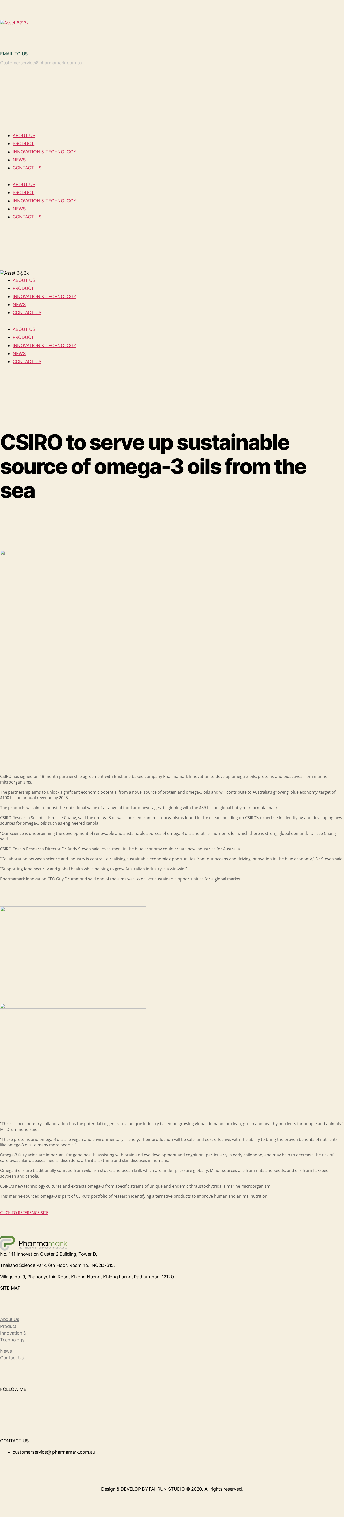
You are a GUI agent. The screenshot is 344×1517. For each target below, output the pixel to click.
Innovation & (13, 1333)
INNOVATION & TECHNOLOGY (44, 151)
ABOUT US (24, 135)
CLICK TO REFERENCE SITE (24, 1212)
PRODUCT (23, 143)
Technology (12, 1339)
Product (8, 1326)
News (6, 1351)
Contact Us (11, 1357)
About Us (9, 1319)
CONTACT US (27, 167)
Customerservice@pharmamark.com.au (41, 62)
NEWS (19, 159)
